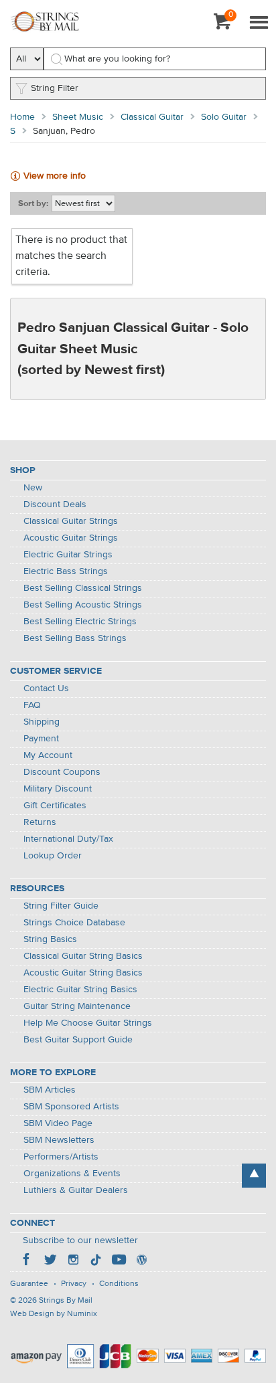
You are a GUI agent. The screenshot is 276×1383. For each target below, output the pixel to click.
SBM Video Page (57, 1123)
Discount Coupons (61, 772)
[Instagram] (73, 1261)
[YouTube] (119, 1261)
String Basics (50, 939)
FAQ (32, 705)
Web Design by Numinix (53, 1314)
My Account (47, 755)
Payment (41, 738)
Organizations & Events (72, 1173)
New (32, 487)
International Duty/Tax (68, 839)
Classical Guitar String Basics (83, 956)
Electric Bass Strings (65, 571)
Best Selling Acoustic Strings (82, 605)
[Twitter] (50, 1261)
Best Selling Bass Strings (75, 638)
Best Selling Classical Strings (82, 588)
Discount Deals (54, 504)
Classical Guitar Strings (70, 521)
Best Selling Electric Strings (80, 621)
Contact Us (46, 688)
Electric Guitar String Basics (80, 989)
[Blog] (141, 1261)
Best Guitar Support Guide (78, 1039)
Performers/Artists (60, 1157)
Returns (39, 822)
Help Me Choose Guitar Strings (87, 1023)
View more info (54, 176)
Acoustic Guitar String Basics (83, 973)
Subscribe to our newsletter (80, 1240)
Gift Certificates (54, 805)
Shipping (41, 722)
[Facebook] (27, 1261)
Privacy (73, 1284)
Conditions (119, 1284)
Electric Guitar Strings (68, 554)
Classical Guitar (152, 117)
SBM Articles (49, 1090)
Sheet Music (77, 117)
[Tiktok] (96, 1261)
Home (22, 117)
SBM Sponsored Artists (71, 1106)
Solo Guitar (224, 117)
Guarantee (29, 1284)
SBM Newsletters (58, 1140)
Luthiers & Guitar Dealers (75, 1190)
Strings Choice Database (74, 922)
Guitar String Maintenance (77, 1006)
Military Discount (57, 789)
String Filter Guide (60, 906)
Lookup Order (52, 855)
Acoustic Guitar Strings (70, 538)
